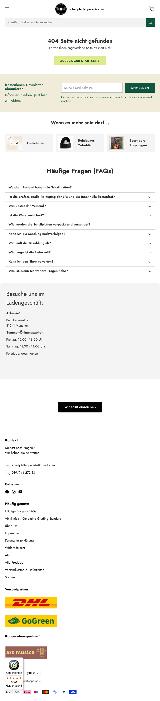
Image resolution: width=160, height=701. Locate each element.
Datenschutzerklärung (19, 540)
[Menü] (21, 659)
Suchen (10, 577)
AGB (8, 555)
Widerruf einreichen (80, 407)
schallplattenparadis (28, 681)
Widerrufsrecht (15, 547)
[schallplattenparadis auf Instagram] (13, 492)
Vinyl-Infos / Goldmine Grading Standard (33, 518)
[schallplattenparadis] (80, 9)
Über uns (11, 526)
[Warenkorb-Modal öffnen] (151, 9)
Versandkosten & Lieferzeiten (24, 570)
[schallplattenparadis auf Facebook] (7, 492)
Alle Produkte (14, 562)
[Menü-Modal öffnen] (7, 9)
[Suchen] (150, 22)
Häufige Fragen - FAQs (20, 511)
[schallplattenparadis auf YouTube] (20, 492)
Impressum (12, 533)
